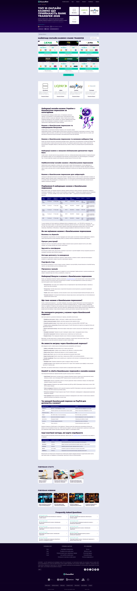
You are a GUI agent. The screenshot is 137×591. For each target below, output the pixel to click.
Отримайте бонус (48, 52)
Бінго (48, 549)
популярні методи (77, 435)
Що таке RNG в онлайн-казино (67, 555)
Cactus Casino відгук (48, 54)
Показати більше (67, 74)
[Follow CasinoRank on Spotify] (95, 569)
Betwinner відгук (68, 70)
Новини (97, 1)
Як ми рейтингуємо (88, 555)
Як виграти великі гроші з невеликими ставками (67, 553)
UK (39, 569)
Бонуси (77, 1)
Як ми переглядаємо (87, 553)
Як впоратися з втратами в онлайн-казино (67, 557)
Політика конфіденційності (87, 557)
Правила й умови (51, 589)
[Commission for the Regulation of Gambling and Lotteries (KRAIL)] (51, 580)
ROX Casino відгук (48, 70)
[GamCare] (70, 580)
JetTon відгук (89, 54)
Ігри (73, 1)
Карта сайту (87, 589)
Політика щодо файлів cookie (69, 589)
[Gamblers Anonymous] (83, 580)
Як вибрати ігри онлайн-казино (66, 551)
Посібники (90, 1)
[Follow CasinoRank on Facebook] (85, 569)
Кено (48, 551)
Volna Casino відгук (89, 70)
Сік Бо (47, 553)
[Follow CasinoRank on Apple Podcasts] (98, 569)
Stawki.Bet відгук (68, 54)
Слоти (47, 555)
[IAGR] (77, 580)
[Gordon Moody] (60, 580)
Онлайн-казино (65, 1)
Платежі (84, 1)
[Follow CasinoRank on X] (90, 569)
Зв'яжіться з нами (87, 551)
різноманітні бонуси (71, 278)
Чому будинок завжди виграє (67, 549)
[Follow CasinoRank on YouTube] (93, 569)
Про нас (87, 549)
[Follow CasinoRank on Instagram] (88, 569)
